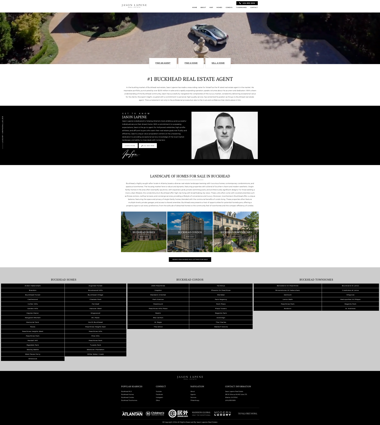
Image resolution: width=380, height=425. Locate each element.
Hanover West (95, 308)
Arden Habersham (33, 286)
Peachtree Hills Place (158, 308)
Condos (229, 7)
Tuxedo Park (95, 345)
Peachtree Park (32, 336)
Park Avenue (158, 299)
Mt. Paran (95, 318)
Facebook (159, 394)
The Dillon (158, 327)
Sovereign (221, 318)
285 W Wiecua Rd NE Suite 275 (236, 394)
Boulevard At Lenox (350, 286)
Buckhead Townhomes (316, 279)
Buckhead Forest (32, 295)
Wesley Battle (33, 350)
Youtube (159, 391)
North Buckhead (95, 322)
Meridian (221, 295)
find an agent (163, 63)
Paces (32, 327)
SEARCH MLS (144, 236)
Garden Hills (32, 308)
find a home (191, 63)
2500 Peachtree (158, 286)
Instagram (159, 397)
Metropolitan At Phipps (350, 299)
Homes (219, 7)
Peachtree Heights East (95, 327)
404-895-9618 (249, 3)
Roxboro (287, 308)
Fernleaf (95, 304)
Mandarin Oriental (158, 295)
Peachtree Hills (95, 331)
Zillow (158, 400)
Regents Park (221, 313)
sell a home (218, 63)
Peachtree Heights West (32, 331)
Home (194, 7)
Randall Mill (33, 340)
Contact (254, 7)
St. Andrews (350, 308)
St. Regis (158, 322)
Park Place (221, 304)
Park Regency (221, 299)
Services (193, 397)
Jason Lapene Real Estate (234, 391)
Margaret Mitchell (33, 318)
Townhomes (241, 7)
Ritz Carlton (158, 318)
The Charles (221, 322)
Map (211, 7)
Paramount (158, 304)
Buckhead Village (95, 295)
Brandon (32, 290)
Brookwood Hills (95, 290)
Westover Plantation (95, 350)
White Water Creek (95, 354)
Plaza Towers (221, 308)
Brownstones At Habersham (288, 290)
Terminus (221, 286)
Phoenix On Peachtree (221, 290)
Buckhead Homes (63, 279)
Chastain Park (95, 299)
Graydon (158, 290)
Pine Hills (95, 336)
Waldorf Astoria (221, 327)
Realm (158, 313)
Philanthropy (194, 400)
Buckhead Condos (189, 279)
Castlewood (33, 299)
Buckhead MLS (126, 391)
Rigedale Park (33, 345)
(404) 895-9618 (230, 400)
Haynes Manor (33, 313)
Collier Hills (33, 304)
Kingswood (95, 313)
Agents (193, 394)
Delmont (288, 295)
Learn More (130, 145)
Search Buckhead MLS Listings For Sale (190, 259)
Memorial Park (32, 322)
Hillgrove (350, 295)
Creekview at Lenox (350, 290)
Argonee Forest (95, 286)
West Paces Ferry (32, 354)
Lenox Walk (288, 299)
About (203, 7)
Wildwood (32, 359)
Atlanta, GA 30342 (231, 397)
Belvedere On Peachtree (287, 286)
